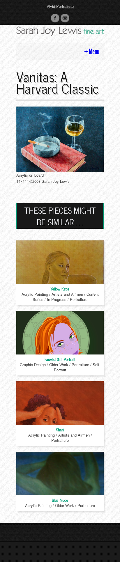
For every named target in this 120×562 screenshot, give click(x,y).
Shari (60, 429)
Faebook (55, 18)
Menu (94, 51)
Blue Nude (60, 500)
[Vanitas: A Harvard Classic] (60, 138)
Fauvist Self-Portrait (60, 359)
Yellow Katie (60, 288)
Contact (65, 18)
